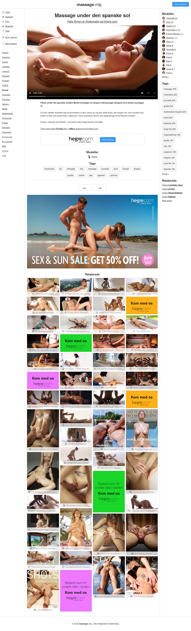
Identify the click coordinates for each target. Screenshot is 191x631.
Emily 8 (169, 53)
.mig (89, 4)
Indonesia (6, 132)
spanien (101, 175)
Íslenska (6, 127)
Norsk (5, 108)
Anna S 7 (170, 68)
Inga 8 (169, 57)
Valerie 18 (171, 25)
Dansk (5, 90)
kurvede (105, 168)
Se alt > (165, 76)
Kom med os (180, 4)
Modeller (9, 26)
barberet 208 (169, 123)
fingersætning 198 (172, 134)
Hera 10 (170, 41)
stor (91, 175)
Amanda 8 (171, 49)
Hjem (7, 12)
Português (7, 118)
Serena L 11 (171, 37)
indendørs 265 (170, 94)
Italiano (5, 104)
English (5, 80)
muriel (81, 175)
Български (7, 141)
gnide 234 (168, 106)
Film (7, 21)
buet (116, 168)
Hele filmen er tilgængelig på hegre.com (92, 21)
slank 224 (168, 117)
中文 (4, 155)
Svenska (6, 94)
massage (92, 168)
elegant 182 (169, 157)
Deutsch (6, 76)
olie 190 (167, 146)
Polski (5, 122)
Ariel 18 (169, 22)
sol (60, 168)
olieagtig (71, 168)
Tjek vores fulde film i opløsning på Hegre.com (69, 128)
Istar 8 (169, 61)
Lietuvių (5, 71)
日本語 (5, 85)
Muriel (94, 156)
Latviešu (6, 66)
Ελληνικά (7, 136)
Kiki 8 (168, 64)
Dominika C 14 (173, 29)
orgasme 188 (170, 151)
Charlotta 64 (171, 18)
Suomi (5, 61)
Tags (7, 30)
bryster (126, 168)
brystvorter (49, 168)
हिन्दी (4, 146)
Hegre (172, 184)
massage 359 (170, 88)
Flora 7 (169, 72)
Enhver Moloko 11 (174, 33)
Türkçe (5, 52)
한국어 (5, 150)
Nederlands (7, 113)
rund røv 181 (169, 163)
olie (81, 168)
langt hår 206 (170, 128)
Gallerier (9, 16)
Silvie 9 (169, 45)
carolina (113, 175)
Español (6, 57)
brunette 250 (169, 100)
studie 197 (168, 140)
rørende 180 (169, 169)
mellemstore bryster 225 (175, 111)
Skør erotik (167, 200)
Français (6, 99)
